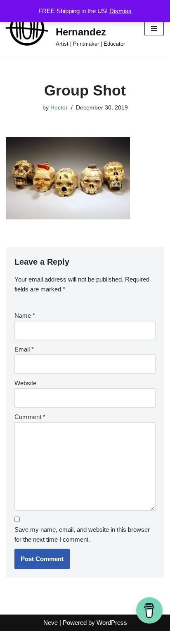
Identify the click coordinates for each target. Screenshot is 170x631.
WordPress (112, 622)
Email (24, 349)
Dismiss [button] (120, 10)
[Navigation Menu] (154, 28)
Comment (29, 416)
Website (25, 383)
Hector (59, 108)
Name (24, 315)
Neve (50, 622)
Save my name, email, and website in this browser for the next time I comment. (82, 534)
